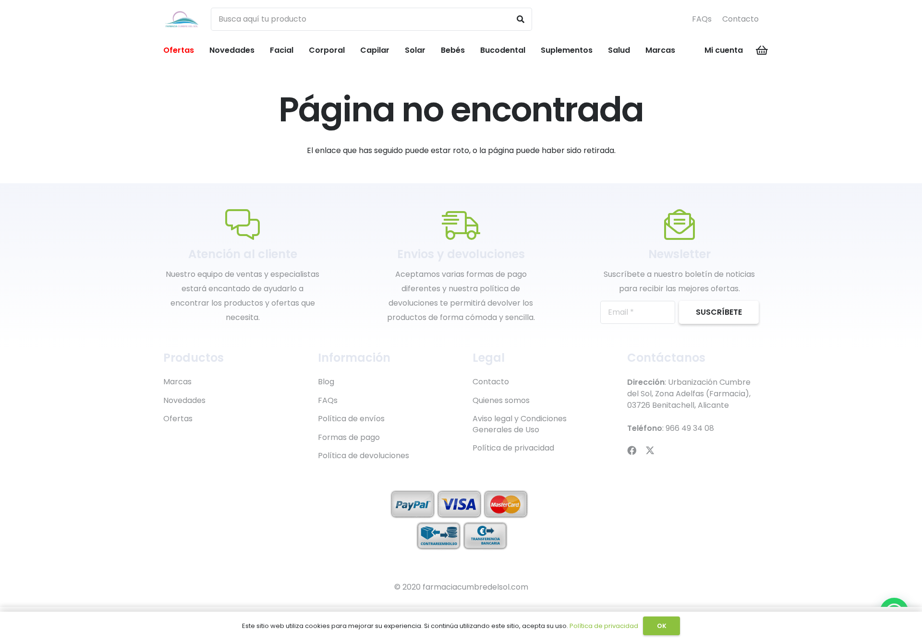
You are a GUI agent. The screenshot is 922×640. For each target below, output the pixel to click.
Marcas (177, 381)
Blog (326, 381)
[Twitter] (650, 450)
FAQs (702, 18)
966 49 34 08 (690, 428)
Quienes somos (501, 400)
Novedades (184, 400)
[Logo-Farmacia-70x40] (181, 19)
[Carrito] (762, 50)
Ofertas (178, 418)
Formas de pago (349, 437)
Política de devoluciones (363, 455)
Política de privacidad (513, 447)
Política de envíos (351, 418)
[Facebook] (631, 450)
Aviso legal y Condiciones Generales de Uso (520, 424)
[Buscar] (520, 19)
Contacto (740, 18)
